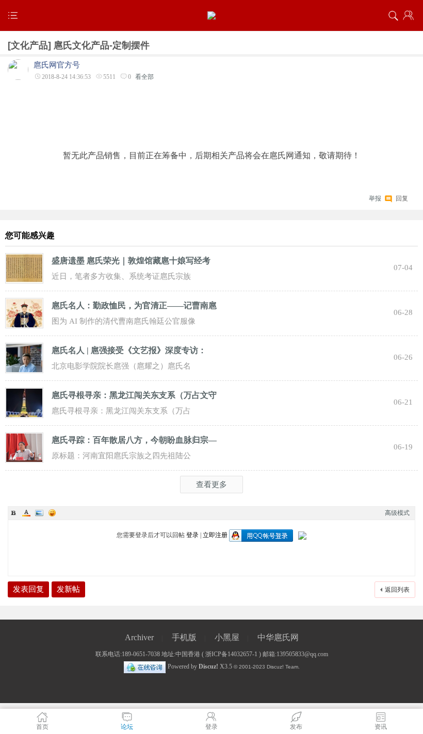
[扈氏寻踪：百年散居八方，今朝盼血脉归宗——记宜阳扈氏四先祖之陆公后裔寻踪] (24, 447)
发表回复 (28, 589)
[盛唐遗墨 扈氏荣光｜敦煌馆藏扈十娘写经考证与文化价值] (24, 267)
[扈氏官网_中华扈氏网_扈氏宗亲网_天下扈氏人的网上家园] (211, 15)
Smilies (52, 513)
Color (26, 513)
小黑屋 (227, 637)
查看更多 (211, 484)
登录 (192, 535)
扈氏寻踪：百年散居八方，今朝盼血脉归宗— (134, 440)
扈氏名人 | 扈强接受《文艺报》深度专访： (129, 350)
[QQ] (145, 666)
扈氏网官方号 (57, 65)
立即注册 (215, 535)
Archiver (139, 637)
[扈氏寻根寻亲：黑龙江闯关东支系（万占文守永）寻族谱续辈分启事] (24, 402)
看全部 (144, 76)
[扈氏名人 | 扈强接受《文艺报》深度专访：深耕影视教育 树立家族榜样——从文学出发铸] (24, 357)
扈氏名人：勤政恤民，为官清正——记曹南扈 (134, 305)
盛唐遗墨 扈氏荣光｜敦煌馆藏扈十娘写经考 (131, 260)
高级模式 (397, 512)
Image (39, 513)
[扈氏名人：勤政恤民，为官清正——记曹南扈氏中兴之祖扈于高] (24, 312)
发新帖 (68, 589)
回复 (402, 197)
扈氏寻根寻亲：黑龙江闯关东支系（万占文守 (134, 395)
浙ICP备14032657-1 (231, 654)
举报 (375, 198)
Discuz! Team (282, 667)
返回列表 (397, 589)
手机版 (184, 637)
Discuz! (208, 666)
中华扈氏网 (278, 637)
